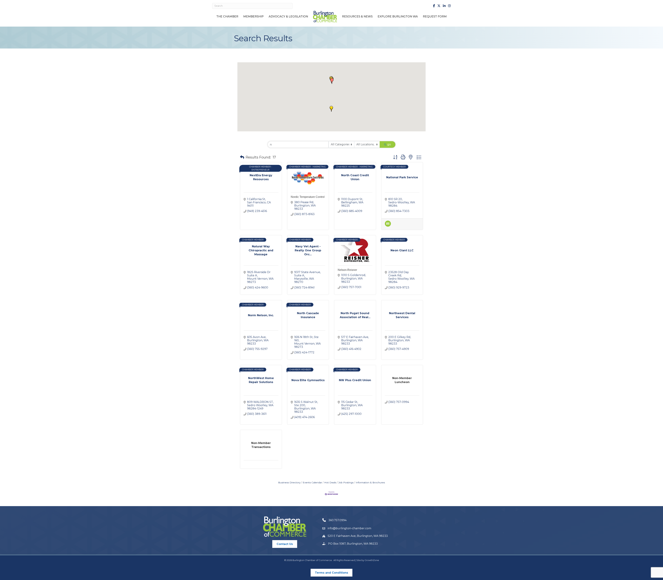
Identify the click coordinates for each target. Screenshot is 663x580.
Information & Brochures (370, 482)
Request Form (435, 16)
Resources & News (357, 16)
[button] (332, 81)
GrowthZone (372, 560)
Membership (253, 16)
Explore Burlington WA (398, 16)
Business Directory (289, 482)
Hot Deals (330, 482)
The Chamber (227, 16)
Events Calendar (312, 482)
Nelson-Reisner (347, 269)
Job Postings (345, 482)
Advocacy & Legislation (288, 16)
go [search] (389, 144)
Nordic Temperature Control (308, 196)
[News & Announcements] (388, 225)
